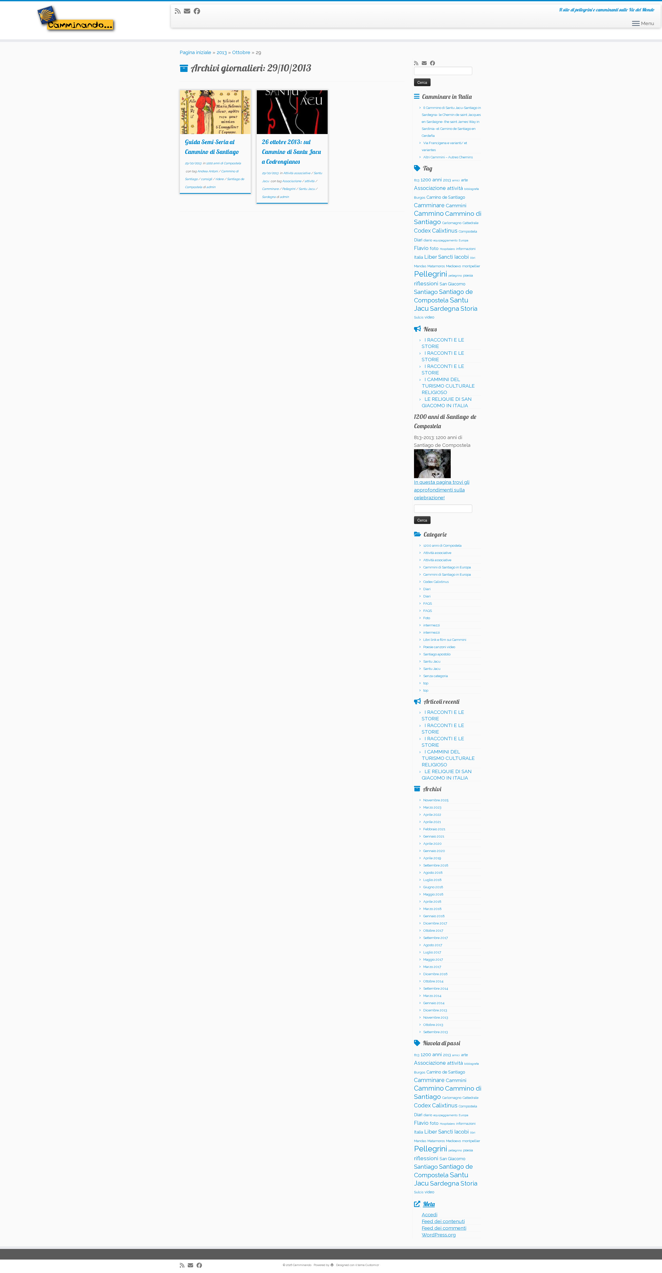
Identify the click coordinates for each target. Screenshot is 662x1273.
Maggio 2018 (433, 894)
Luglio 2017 (432, 952)
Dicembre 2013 (435, 1010)
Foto (426, 618)
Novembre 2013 (435, 1017)
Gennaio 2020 (434, 851)
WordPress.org (439, 1235)
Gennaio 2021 (433, 836)
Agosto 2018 (433, 873)
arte (464, 180)
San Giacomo (452, 284)
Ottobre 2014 (433, 981)
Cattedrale (470, 223)
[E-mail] (189, 11)
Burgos (419, 197)
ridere (219, 179)
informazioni (466, 249)
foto (434, 248)
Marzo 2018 (432, 909)
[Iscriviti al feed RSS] (179, 11)
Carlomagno (451, 223)
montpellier (471, 266)
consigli (207, 179)
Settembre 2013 (435, 1032)
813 (416, 180)
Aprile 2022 (432, 815)
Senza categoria (435, 676)
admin (210, 187)
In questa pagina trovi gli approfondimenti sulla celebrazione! (441, 490)
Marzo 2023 (432, 807)
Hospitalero (447, 248)
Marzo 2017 (432, 967)
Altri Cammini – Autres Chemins (448, 157)
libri (472, 257)
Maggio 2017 (433, 959)
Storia (469, 308)
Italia (418, 257)
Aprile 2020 (432, 844)
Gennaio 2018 (434, 916)
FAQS (427, 603)
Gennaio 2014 (434, 1003)
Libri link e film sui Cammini (444, 640)
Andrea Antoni (208, 171)
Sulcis (418, 317)
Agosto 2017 (432, 945)
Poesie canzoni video (439, 647)
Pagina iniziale (195, 52)
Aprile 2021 (432, 822)
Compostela (468, 231)
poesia (468, 275)
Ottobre (241, 52)
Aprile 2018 (432, 902)
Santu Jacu (307, 189)
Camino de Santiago (445, 197)
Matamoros (436, 266)
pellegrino (455, 275)
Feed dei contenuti (443, 1221)
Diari (418, 240)
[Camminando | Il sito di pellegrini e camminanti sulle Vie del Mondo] (76, 20)
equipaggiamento (445, 240)
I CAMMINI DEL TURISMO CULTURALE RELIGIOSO (448, 385)
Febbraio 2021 (434, 829)
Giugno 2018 (433, 887)
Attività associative (297, 173)
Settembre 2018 (435, 865)
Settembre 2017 (435, 938)
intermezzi (431, 625)
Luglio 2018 (432, 880)
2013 (222, 52)
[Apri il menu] (636, 24)
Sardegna (269, 197)
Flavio (421, 248)
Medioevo (453, 266)
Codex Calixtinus (435, 230)
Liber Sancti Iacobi (446, 257)
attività (310, 181)
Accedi (429, 1214)
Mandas (420, 266)
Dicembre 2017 (435, 923)
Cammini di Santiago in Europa (447, 567)
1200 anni (431, 179)
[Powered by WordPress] (332, 1264)
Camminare (271, 189)
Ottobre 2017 (433, 930)
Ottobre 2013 (433, 1025)
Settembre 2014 (435, 988)
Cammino (429, 213)
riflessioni (426, 283)
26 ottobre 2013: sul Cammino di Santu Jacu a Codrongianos (291, 151)
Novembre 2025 (435, 800)
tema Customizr (368, 1265)
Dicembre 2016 (435, 974)
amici (456, 180)
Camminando (302, 1265)
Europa (463, 240)
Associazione (292, 181)
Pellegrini (289, 189)
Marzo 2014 (432, 996)
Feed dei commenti (444, 1228)
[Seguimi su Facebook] (199, 11)
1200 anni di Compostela (223, 163)
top (425, 683)
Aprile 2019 (432, 858)
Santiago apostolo (436, 654)
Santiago (426, 291)
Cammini (456, 205)
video (429, 317)
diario (428, 240)
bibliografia (471, 188)
